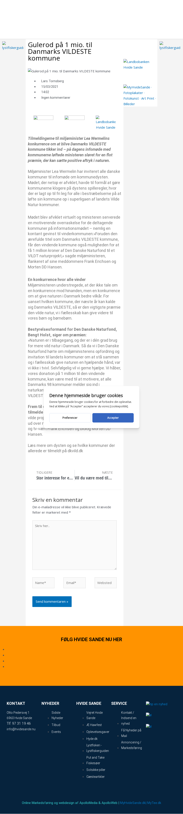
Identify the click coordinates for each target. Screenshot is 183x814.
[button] (157, 19)
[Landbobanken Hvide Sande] (106, 122)
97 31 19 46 (21, 723)
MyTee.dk (154, 803)
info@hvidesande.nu (21, 729)
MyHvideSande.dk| (133, 803)
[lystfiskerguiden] (12, 45)
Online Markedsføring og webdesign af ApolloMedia (60, 803)
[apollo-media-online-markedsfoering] (43, 120)
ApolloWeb (109, 803)
